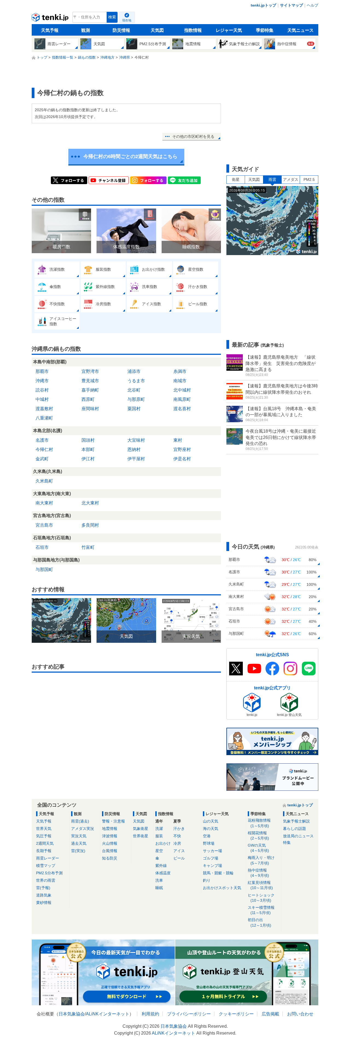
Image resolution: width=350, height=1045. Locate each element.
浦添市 (134, 371)
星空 (159, 851)
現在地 (126, 20)
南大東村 (44, 503)
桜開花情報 (258, 835)
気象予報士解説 (296, 821)
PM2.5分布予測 (49, 873)
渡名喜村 (182, 408)
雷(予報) (43, 888)
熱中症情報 (258, 873)
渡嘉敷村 (44, 408)
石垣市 (42, 547)
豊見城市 (90, 380)
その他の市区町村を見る (193, 136)
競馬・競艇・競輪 (218, 873)
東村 (177, 440)
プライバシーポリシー (189, 1014)
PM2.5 (309, 179)
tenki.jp (51, 18)
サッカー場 (212, 851)
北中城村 (182, 390)
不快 (177, 836)
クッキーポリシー (236, 1014)
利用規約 (150, 1014)
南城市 (179, 380)
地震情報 (109, 828)
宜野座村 (182, 449)
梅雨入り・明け (261, 860)
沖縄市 (42, 380)
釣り (207, 880)
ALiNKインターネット (107, 1014)
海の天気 (210, 828)
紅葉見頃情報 (260, 885)
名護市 (42, 440)
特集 (287, 842)
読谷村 (42, 390)
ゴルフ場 (210, 858)
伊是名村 (182, 458)
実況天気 (78, 836)
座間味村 (90, 408)
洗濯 (159, 828)
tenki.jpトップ (263, 5)
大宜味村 (136, 440)
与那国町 (44, 569)
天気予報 (50, 30)
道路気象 (43, 895)
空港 (207, 836)
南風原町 (182, 399)
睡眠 (159, 888)
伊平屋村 (136, 458)
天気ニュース (300, 30)
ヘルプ (312, 5)
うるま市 (136, 380)
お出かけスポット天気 (222, 888)
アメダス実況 (82, 828)
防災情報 (121, 30)
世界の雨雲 (45, 880)
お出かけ (163, 843)
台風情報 (109, 851)
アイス (179, 851)
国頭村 (88, 440)
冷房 (177, 843)
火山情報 (109, 843)
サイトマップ (291, 5)
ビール (179, 858)
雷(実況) (78, 851)
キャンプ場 (212, 865)
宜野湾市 (90, 371)
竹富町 (88, 547)
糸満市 (179, 371)
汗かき (179, 828)
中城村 (42, 399)
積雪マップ (45, 865)
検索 (112, 17)
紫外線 (161, 865)
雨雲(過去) (80, 821)
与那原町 (136, 399)
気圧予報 (43, 836)
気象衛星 (140, 828)
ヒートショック (261, 898)
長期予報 (43, 851)
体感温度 (163, 873)
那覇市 (42, 371)
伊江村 (88, 458)
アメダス (290, 179)
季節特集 (264, 30)
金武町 (42, 458)
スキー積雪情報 (261, 910)
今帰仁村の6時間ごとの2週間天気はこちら (130, 156)
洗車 (159, 880)
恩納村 (134, 449)
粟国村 (134, 408)
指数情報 (193, 30)
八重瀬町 (44, 418)
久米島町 (44, 481)
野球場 (208, 843)
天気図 (157, 30)
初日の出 (259, 922)
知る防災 (109, 858)
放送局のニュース (298, 836)
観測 (85, 30)
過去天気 (78, 843)
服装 (159, 836)
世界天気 (43, 828)
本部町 (88, 449)
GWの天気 (258, 848)
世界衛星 (140, 836)
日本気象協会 (72, 1014)
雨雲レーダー (47, 858)
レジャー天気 (229, 30)
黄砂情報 (43, 902)
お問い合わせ (300, 1014)
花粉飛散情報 (259, 823)
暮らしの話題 (294, 828)
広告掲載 (270, 1014)
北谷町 (134, 390)
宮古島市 (44, 525)
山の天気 (210, 821)
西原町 (88, 399)
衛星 (236, 179)
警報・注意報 (113, 821)
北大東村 (90, 503)
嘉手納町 (90, 390)
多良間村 (90, 525)
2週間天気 (45, 843)
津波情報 (109, 836)
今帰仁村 (44, 449)
